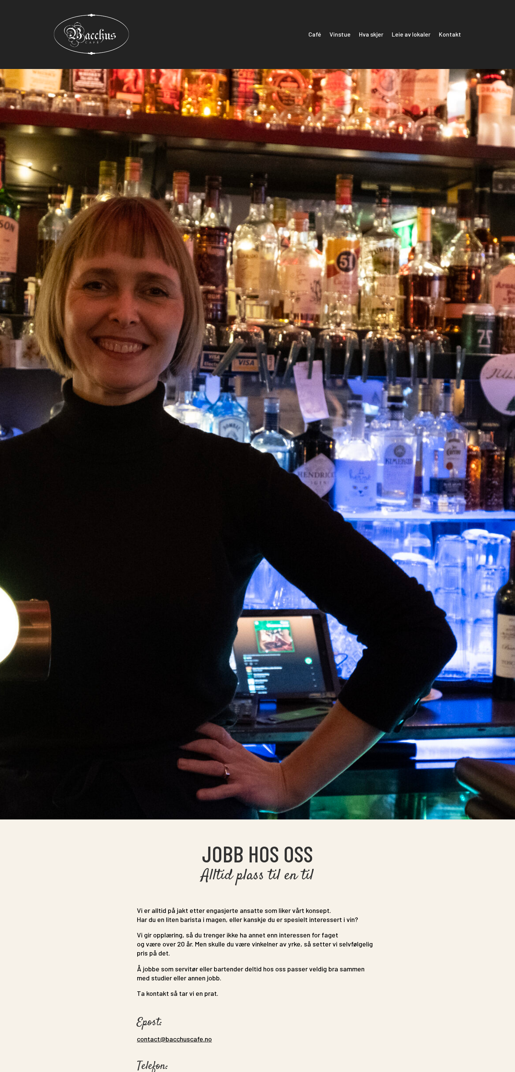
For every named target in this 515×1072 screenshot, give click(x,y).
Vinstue (340, 34)
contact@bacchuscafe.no (174, 1039)
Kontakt (450, 34)
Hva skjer (371, 34)
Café (314, 34)
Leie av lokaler (411, 34)
